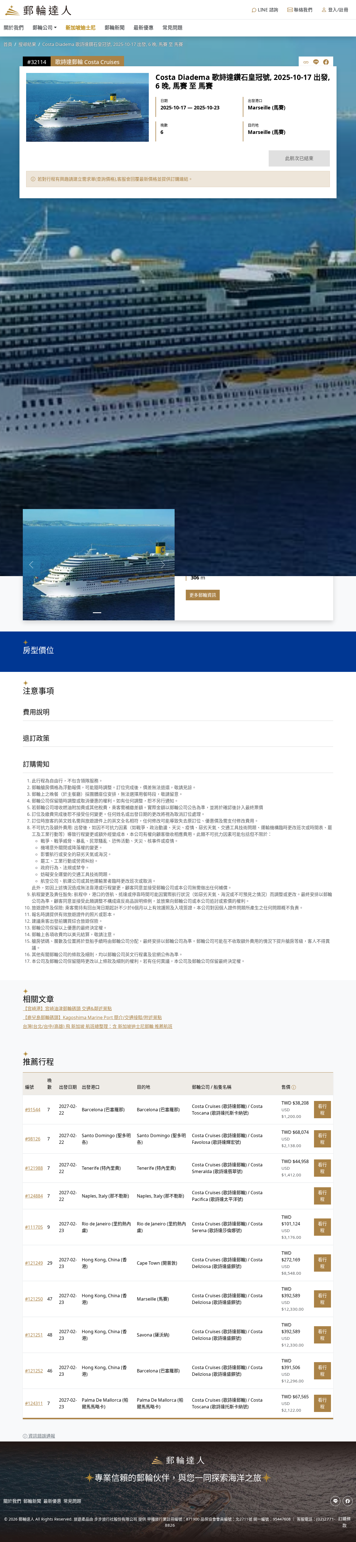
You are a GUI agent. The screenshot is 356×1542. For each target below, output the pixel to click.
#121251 (34, 1335)
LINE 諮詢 (267, 10)
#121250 (34, 1299)
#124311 (34, 1403)
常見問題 (172, 27)
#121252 (34, 1371)
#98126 (32, 1139)
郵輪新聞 (115, 27)
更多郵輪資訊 (202, 595)
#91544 (32, 1110)
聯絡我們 (303, 10)
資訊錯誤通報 (41, 1436)
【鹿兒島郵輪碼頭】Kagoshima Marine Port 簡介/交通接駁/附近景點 (92, 1017)
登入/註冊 (337, 10)
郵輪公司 (43, 27)
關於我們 (14, 27)
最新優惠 (144, 27)
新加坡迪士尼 (81, 27)
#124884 (34, 1196)
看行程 (322, 1109)
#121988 (34, 1168)
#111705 (34, 1227)
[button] (31, 564)
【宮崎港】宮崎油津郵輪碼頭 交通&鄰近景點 (67, 1008)
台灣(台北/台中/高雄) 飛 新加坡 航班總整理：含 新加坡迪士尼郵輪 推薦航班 (97, 1026)
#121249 (34, 1263)
